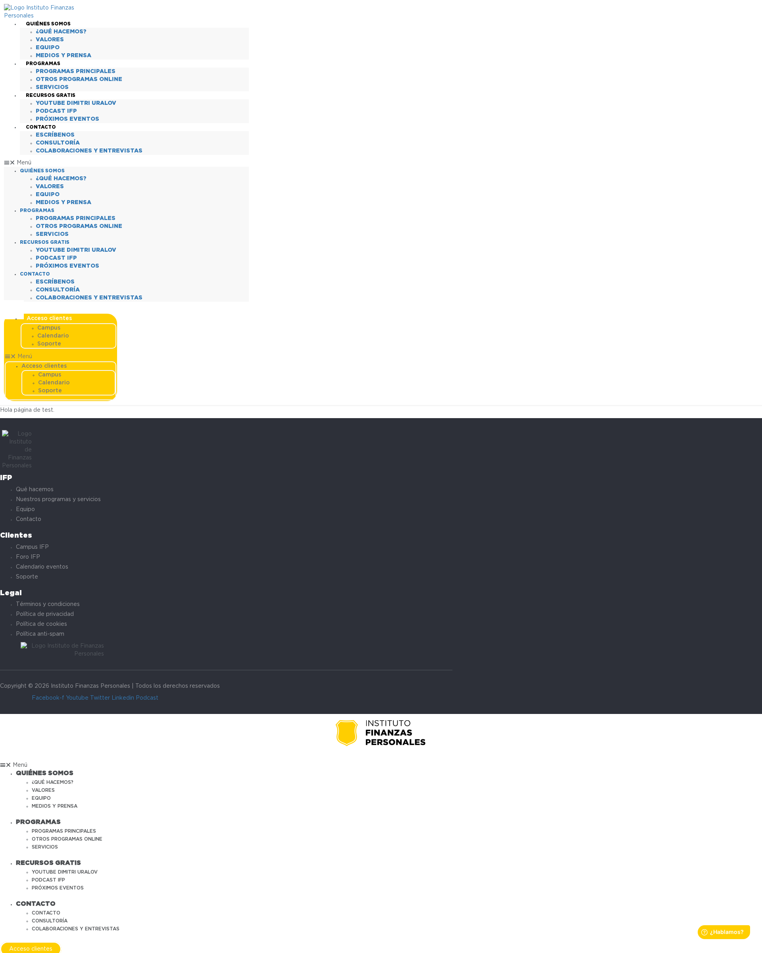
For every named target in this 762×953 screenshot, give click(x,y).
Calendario (53, 336)
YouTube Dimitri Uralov (76, 103)
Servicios (52, 87)
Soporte (49, 343)
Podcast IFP (56, 111)
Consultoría (58, 143)
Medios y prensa (63, 55)
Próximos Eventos (67, 119)
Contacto (41, 127)
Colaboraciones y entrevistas (89, 151)
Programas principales (75, 71)
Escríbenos (55, 135)
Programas (43, 64)
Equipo (48, 47)
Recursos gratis (50, 95)
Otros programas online (79, 79)
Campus (48, 328)
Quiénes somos (48, 24)
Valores (50, 39)
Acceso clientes (49, 318)
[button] (126, 163)
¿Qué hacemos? (61, 31)
